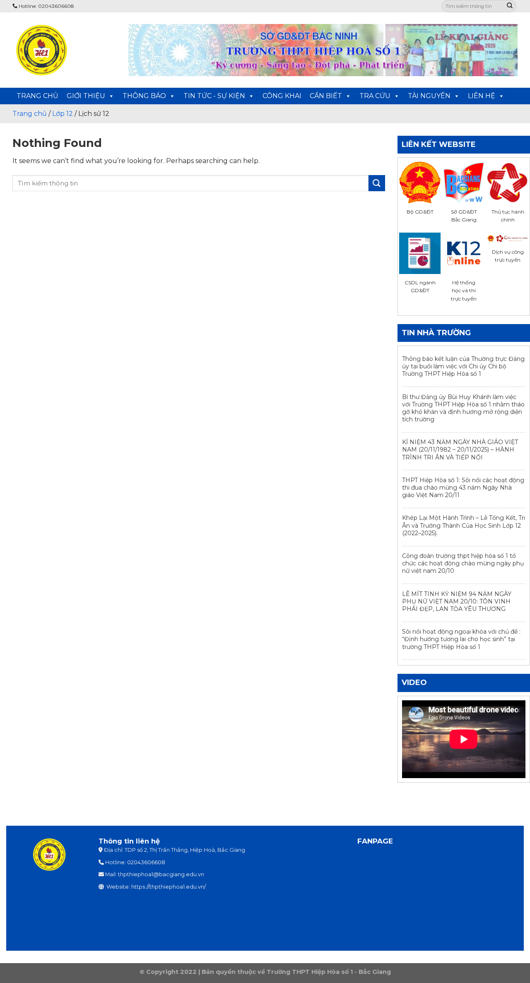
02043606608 (146, 862)
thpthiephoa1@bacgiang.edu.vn (161, 874)
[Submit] (510, 6)
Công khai (282, 96)
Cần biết (326, 96)
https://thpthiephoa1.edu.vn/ (168, 887)
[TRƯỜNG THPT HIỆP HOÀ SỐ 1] (64, 50)
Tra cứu (374, 96)
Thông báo (144, 96)
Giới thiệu (86, 96)
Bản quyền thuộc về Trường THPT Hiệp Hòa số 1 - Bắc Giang (296, 972)
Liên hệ (481, 96)
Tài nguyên (429, 96)
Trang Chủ (37, 96)
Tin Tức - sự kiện (214, 96)
